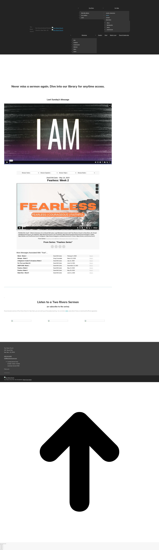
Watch (91, 256)
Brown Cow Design (27, 379)
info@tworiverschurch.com (10, 358)
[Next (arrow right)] (2, 547)
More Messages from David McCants (67, 238)
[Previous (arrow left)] (0, 547)
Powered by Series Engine (93, 277)
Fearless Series (50, 238)
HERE (66, 311)
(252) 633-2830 (8, 356)
